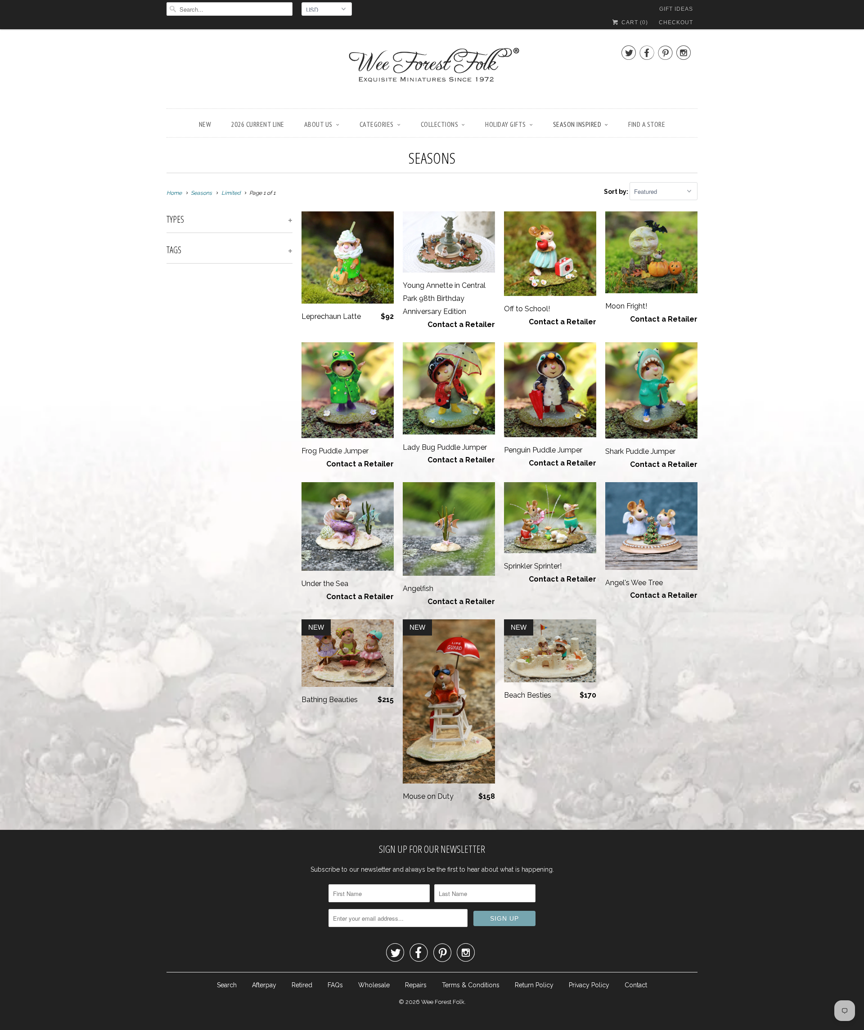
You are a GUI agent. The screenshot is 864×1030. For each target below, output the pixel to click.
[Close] (560, 396)
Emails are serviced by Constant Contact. (499, 578)
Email (311, 460)
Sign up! (432, 603)
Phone (313, 512)
